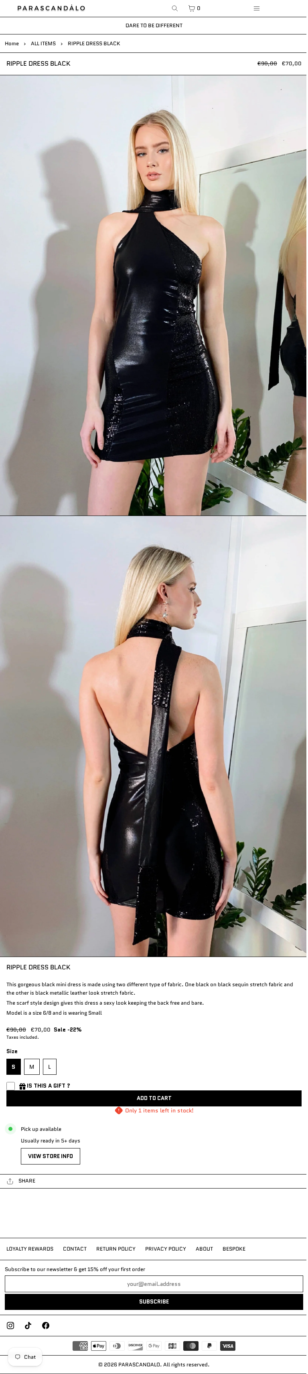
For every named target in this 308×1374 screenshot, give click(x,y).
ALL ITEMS (43, 43)
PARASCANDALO (139, 1364)
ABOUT (204, 1249)
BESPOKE (234, 1249)
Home (12, 43)
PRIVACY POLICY (165, 1249)
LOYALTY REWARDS (29, 1249)
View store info (50, 1156)
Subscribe (154, 1302)
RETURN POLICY (116, 1249)
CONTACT (75, 1249)
